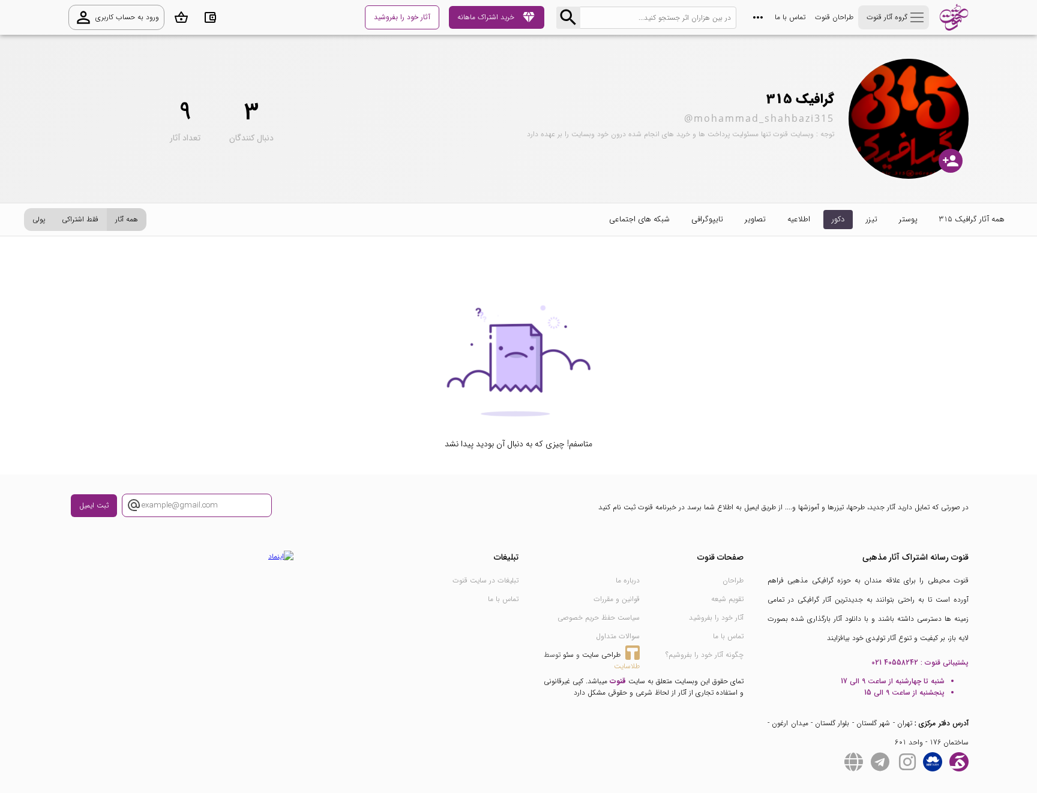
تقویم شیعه (727, 599)
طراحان (733, 580)
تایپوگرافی (707, 219)
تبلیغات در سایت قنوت (485, 580)
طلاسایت (627, 666)
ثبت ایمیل (94, 505)
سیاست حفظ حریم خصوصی (599, 617)
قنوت (618, 681)
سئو (568, 654)
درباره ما (628, 580)
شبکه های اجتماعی (639, 219)
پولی (38, 219)
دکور (838, 219)
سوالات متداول (618, 636)
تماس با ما (790, 17)
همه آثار (126, 219)
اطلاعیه (798, 219)
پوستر (908, 219)
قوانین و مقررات (617, 599)
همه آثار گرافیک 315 (972, 219)
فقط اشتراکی (80, 219)
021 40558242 (894, 662)
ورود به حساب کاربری (116, 17)
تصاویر (755, 219)
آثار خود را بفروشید (716, 617)
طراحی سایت (601, 654)
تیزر (871, 219)
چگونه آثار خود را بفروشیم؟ (705, 654)
